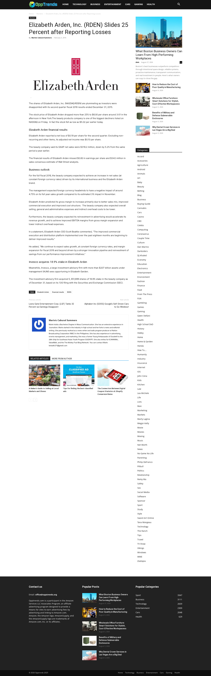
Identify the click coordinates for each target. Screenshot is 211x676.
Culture (141, 242)
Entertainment (112, 4)
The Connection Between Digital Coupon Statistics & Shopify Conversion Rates (111, 391)
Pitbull (140, 466)
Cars (127, 4)
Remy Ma (141, 479)
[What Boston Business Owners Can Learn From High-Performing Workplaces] (159, 32)
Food (139, 290)
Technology (79, 4)
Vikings (140, 548)
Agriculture (142, 165)
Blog (139, 195)
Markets (39, 13)
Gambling (142, 302)
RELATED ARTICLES (40, 359)
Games (140, 307)
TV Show (141, 543)
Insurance (142, 363)
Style (139, 513)
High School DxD (145, 324)
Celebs (140, 225)
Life (139, 397)
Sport (140, 505)
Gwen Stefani (143, 315)
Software (141, 496)
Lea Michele (143, 393)
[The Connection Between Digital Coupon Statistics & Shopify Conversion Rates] (113, 375)
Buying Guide (143, 203)
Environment (143, 277)
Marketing (142, 410)
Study (140, 509)
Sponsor (141, 500)
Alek (137, 62)
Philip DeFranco (144, 462)
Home (65, 4)
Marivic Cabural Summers (41, 38)
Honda (140, 345)
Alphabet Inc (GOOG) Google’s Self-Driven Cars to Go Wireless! (106, 305)
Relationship (143, 475)
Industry (141, 358)
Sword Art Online (145, 518)
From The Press (144, 294)
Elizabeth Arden (43, 292)
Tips (139, 535)
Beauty (140, 186)
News (140, 449)
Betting (140, 191)
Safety (140, 483)
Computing (142, 229)
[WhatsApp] (51, 44)
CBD (139, 221)
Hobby (140, 333)
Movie (140, 427)
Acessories (142, 160)
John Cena (142, 376)
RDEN (69, 292)
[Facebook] (32, 44)
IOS (139, 371)
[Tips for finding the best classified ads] (78, 375)
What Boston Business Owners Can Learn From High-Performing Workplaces (159, 54)
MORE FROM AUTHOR (62, 359)
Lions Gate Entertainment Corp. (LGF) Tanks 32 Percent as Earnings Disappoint (51, 305)
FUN (139, 298)
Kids (139, 380)
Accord (140, 156)
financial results (58, 292)
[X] (38, 44)
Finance (141, 285)
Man (139, 406)
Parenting (142, 457)
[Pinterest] (45, 44)
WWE (139, 556)
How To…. (142, 350)
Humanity (142, 354)
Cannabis (141, 208)
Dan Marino (143, 246)
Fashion (141, 281)
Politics (140, 470)
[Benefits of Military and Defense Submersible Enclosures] (143, 116)
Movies (140, 432)
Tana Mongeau (144, 522)
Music (140, 440)
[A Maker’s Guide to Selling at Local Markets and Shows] (44, 375)
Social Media (143, 492)
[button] (178, 4)
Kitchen (141, 384)
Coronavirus (143, 234)
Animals (141, 173)
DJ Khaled (142, 255)
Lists (139, 401)
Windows (141, 552)
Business (95, 4)
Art (138, 178)
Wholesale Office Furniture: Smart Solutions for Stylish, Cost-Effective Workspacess (166, 101)
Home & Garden (145, 341)
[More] (58, 44)
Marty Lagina (143, 419)
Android (141, 169)
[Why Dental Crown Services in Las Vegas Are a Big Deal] (143, 131)
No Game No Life (145, 453)
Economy (141, 259)
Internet (141, 367)
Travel (140, 539)
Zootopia (141, 561)
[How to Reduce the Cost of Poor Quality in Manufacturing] (143, 88)
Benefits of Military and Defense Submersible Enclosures (163, 115)
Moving (140, 436)
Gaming (138, 4)
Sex (139, 487)
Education (142, 264)
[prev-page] (30, 400)
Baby (139, 182)
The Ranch (142, 531)
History (140, 328)
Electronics (142, 268)
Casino (140, 216)
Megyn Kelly (143, 423)
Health (151, 4)
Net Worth (142, 444)
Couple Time (143, 238)
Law (139, 388)
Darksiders (142, 251)
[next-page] (35, 400)
